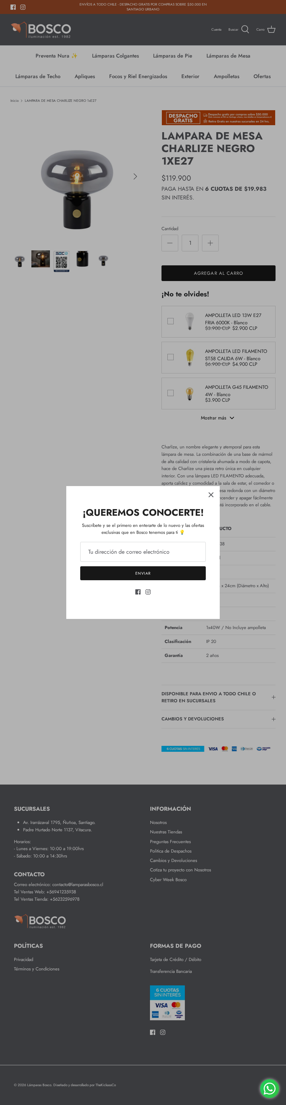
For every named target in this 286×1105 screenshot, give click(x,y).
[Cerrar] (211, 494)
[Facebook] (138, 592)
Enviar (142, 573)
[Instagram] (148, 592)
